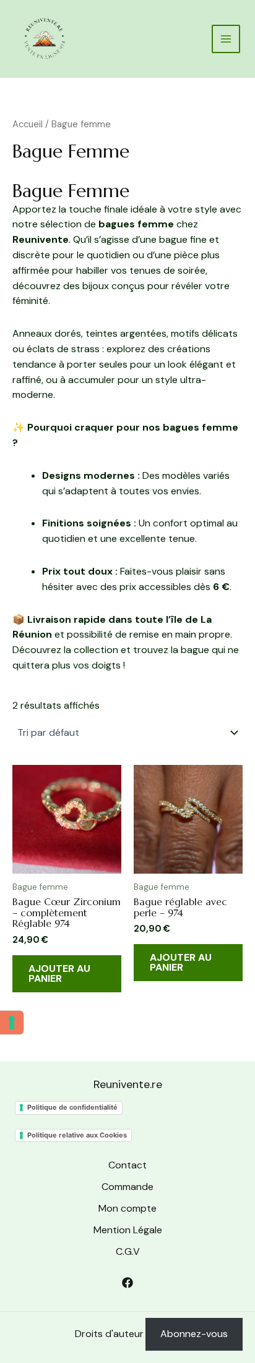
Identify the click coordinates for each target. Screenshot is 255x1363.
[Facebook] (127, 1282)
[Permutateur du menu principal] (226, 39)
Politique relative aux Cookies (77, 1135)
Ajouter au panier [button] (59, 973)
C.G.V (128, 1251)
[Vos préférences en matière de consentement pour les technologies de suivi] (12, 1022)
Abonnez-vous (194, 1333)
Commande (127, 1186)
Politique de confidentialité (72, 1107)
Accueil (27, 124)
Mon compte (127, 1208)
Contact (127, 1164)
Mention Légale (127, 1229)
